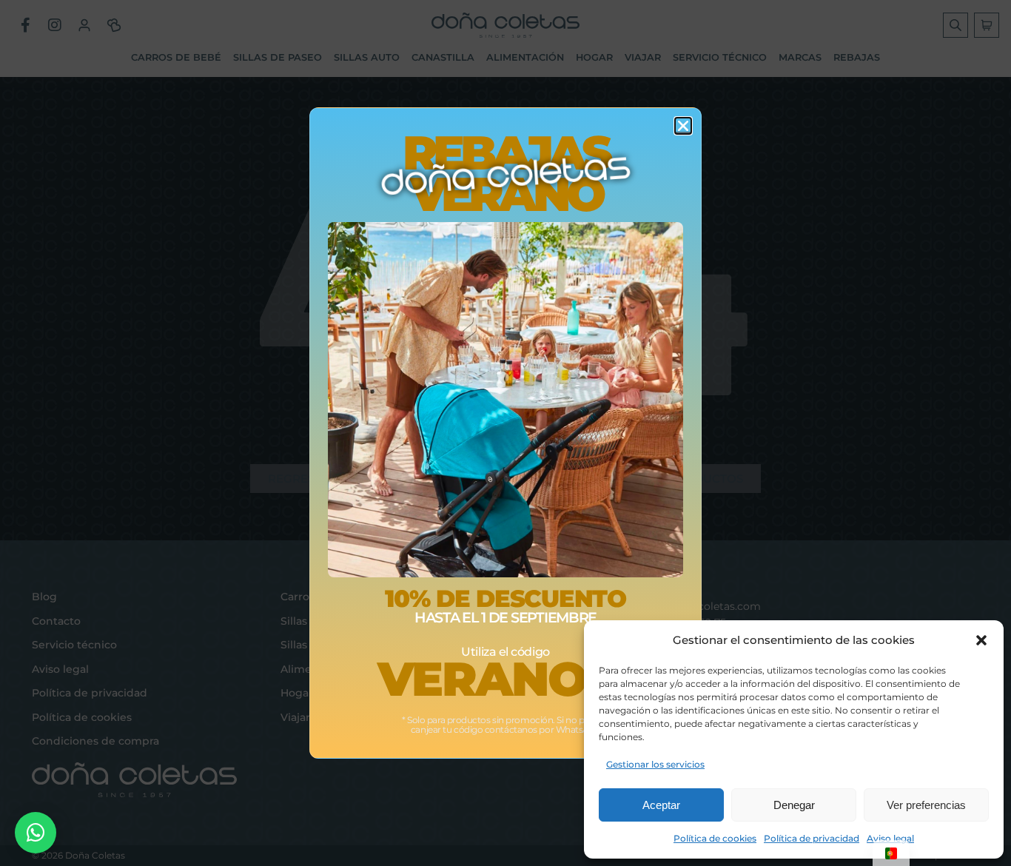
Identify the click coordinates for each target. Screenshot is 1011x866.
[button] (981, 640)
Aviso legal (890, 838)
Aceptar (661, 805)
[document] (505, 433)
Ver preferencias (926, 805)
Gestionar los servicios (655, 764)
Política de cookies (715, 838)
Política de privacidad (811, 838)
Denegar (794, 805)
